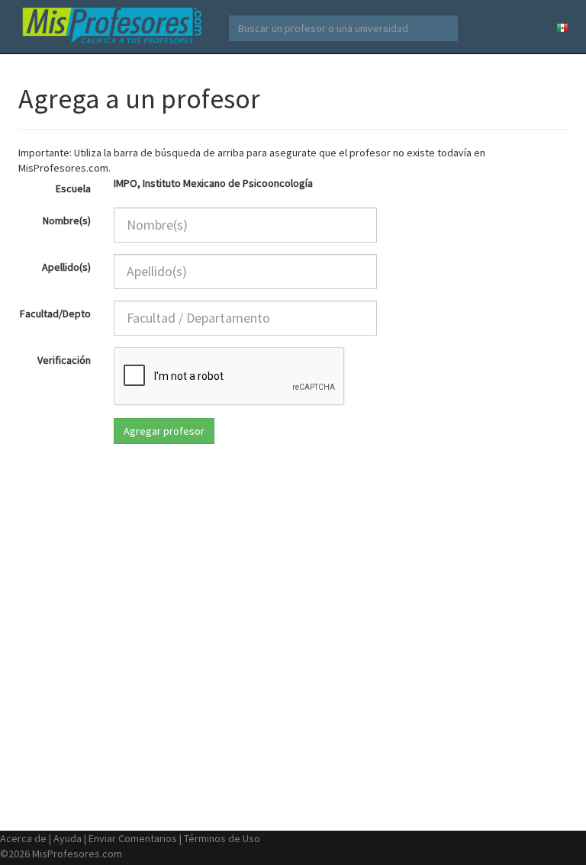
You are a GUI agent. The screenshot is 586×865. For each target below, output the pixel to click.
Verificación (64, 360)
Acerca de (23, 838)
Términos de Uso (222, 838)
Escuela (73, 188)
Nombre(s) (67, 220)
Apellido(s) (66, 267)
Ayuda (67, 838)
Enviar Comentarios (133, 838)
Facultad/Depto (55, 313)
